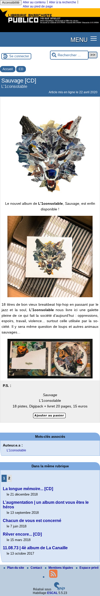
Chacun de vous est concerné (32, 520)
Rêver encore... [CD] (22, 534)
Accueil (8, 69)
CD (21, 69)
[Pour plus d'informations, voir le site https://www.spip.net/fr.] (59, 589)
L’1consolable (16, 450)
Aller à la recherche (62, 2)
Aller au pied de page (38, 6)
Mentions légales (61, 568)
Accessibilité (10, 2)
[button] (93, 38)
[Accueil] (50, 24)
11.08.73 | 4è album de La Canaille (35, 548)
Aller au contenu (34, 2)
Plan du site (16, 568)
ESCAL (52, 593)
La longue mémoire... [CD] (28, 489)
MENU (79, 39)
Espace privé (89, 568)
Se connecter (19, 56)
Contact (37, 568)
